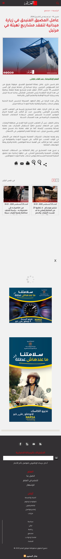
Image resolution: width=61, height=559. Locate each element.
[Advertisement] (24, 279)
